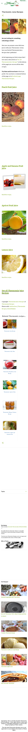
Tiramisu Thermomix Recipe (8, 633)
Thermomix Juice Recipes (16, 301)
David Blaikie (12, 309)
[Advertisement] (14, 146)
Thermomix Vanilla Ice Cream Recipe (10, 649)
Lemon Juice (7, 250)
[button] (3, 16)
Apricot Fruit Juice (10, 205)
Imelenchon (13, 306)
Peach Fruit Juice (9, 87)
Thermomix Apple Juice (7, 666)
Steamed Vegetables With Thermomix (10, 597)
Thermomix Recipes (8, 304)
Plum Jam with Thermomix (7, 683)
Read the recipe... (7, 126)
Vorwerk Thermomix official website (17, 526)
